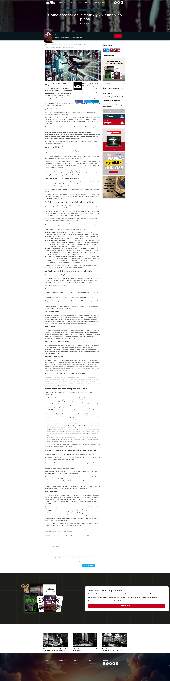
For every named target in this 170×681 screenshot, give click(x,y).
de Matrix (74, 117)
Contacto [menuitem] (96, 2)
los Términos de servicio (84, 561)
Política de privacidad (75, 561)
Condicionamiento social (98, 10)
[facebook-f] (104, 663)
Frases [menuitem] (80, 2)
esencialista (49, 402)
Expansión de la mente (71, 10)
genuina (58, 143)
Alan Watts (53, 336)
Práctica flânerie (84, 10)
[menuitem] (104, 2)
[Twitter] (118, 2)
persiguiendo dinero (84, 161)
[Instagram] (115, 2)
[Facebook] (104, 50)
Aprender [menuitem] (87, 2)
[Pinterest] (111, 50)
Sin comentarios (70, 47)
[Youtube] (122, 2)
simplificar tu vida (58, 398)
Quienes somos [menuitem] (72, 2)
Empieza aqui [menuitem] (62, 2)
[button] (110, 3)
